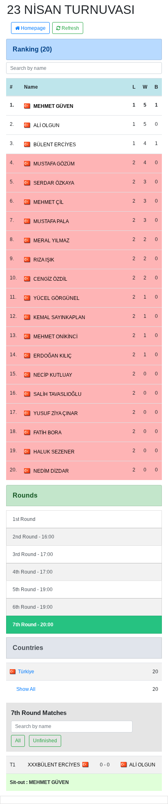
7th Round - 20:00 (33, 625)
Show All (25, 689)
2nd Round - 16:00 (33, 537)
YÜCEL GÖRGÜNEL (56, 298)
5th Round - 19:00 (33, 589)
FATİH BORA (47, 433)
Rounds (25, 495)
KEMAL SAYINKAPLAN (59, 317)
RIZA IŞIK (43, 260)
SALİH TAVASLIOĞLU (57, 394)
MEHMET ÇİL (48, 202)
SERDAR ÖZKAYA (53, 183)
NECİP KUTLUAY (52, 375)
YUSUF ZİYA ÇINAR (55, 413)
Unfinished (45, 741)
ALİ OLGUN (46, 125)
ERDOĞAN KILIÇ (52, 356)
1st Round (24, 519)
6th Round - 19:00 (33, 607)
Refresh (69, 28)
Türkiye (26, 671)
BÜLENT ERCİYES (54, 144)
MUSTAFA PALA (51, 221)
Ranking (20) (32, 49)
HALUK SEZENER (54, 452)
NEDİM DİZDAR (51, 471)
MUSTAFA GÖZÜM (54, 164)
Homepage (33, 28)
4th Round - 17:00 (33, 572)
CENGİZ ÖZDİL (50, 279)
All (18, 741)
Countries (28, 647)
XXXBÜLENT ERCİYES (54, 765)
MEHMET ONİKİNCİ (55, 336)
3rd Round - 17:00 (33, 554)
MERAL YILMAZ (51, 240)
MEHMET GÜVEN (53, 106)
